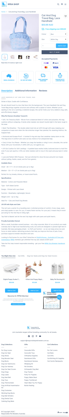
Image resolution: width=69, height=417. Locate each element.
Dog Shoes (5, 356)
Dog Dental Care (7, 398)
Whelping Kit (28, 364)
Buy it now (55, 52)
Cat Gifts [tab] (21, 256)
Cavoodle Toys (29, 353)
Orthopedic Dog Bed (31, 369)
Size (43, 39)
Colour (44, 34)
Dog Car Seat (6, 353)
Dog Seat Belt (6, 377)
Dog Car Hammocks (8, 364)
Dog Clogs (5, 372)
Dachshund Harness (31, 361)
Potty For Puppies (30, 375)
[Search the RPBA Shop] (58, 4)
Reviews (43, 90)
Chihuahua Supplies (31, 356)
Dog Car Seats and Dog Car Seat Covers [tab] (42, 256)
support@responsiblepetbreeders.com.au (34, 340)
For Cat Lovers (52, 350)
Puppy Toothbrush (30, 380)
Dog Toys (4, 380)
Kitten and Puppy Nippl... (34, 279)
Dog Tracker (28, 372)
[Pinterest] (36, 336)
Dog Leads (5, 375)
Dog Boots (5, 361)
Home (3, 12)
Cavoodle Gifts (29, 350)
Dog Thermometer (7, 383)
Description (7, 90)
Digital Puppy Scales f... (11, 279)
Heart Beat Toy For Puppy (33, 383)
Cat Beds (50, 353)
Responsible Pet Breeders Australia (13, 414)
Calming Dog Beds (7, 401)
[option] (20, 33)
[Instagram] (33, 336)
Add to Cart (62, 46)
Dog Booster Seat (7, 358)
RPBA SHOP (13, 4)
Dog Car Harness (7, 366)
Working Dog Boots (8, 393)
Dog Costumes (6, 390)
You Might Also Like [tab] (8, 256)
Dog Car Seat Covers (8, 369)
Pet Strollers (28, 366)
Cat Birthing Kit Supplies (55, 358)
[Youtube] (40, 336)
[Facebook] (29, 336)
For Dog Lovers (6, 350)
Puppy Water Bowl (30, 377)
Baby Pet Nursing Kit (57, 279)
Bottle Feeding (29, 385)
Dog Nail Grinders (7, 396)
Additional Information (26, 90)
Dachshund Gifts (30, 358)
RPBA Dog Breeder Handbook (55, 243)
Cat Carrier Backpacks (55, 361)
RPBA (12, 240)
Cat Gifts (50, 356)
